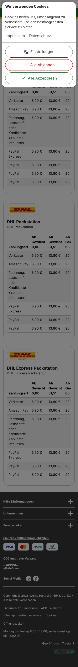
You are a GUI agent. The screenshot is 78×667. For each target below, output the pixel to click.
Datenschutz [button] (40, 36)
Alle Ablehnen (42, 65)
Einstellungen (42, 51)
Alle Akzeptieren (42, 78)
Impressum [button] (15, 36)
